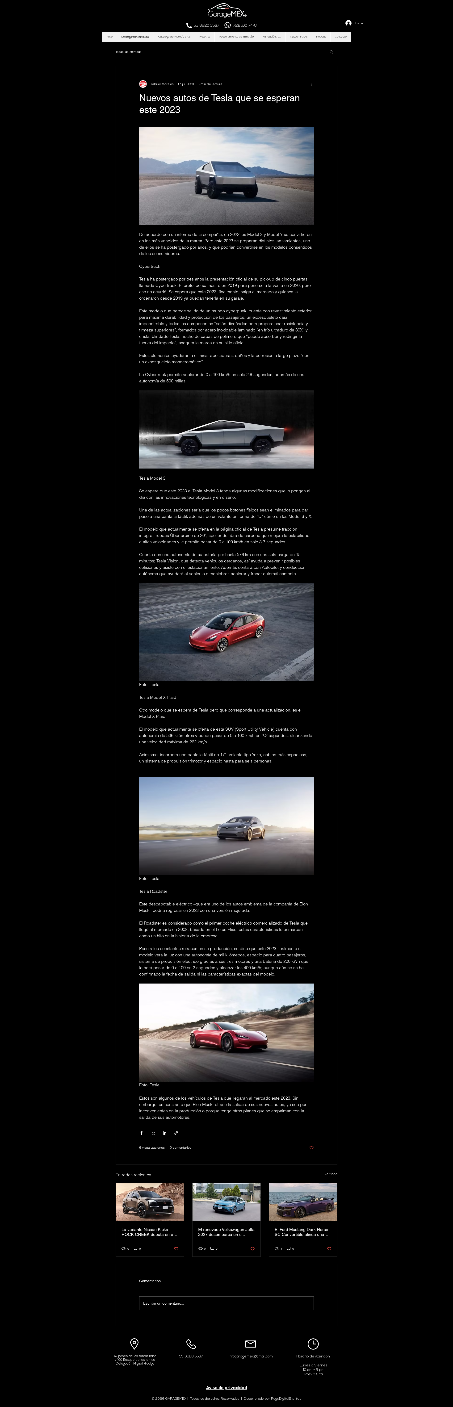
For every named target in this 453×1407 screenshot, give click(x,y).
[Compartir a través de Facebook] (141, 1133)
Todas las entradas (129, 52)
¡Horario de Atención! (313, 1356)
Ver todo (330, 1174)
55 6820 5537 (191, 1356)
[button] (134, 37)
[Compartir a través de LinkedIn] (164, 1133)
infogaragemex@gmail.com (251, 1356)
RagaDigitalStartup (286, 1399)
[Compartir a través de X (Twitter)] (153, 1133)
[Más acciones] (311, 84)
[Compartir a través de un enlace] (176, 1133)
